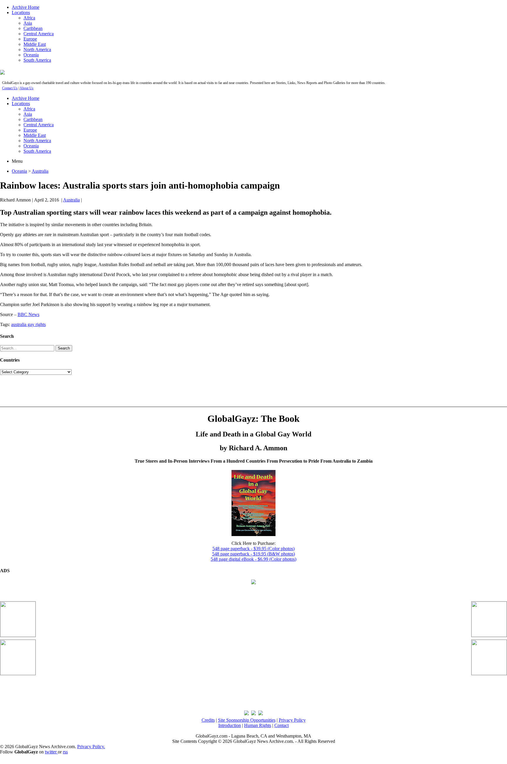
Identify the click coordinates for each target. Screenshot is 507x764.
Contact (281, 725)
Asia (27, 23)
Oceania (31, 54)
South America (37, 60)
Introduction (229, 725)
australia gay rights (28, 324)
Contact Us (10, 88)
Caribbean (33, 28)
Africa (29, 17)
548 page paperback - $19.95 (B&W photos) (253, 553)
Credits (208, 720)
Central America (38, 33)
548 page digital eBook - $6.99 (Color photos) (253, 559)
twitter (51, 751)
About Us (26, 88)
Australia (40, 171)
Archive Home (25, 7)
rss (65, 751)
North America (37, 49)
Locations (21, 12)
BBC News (28, 314)
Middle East (34, 44)
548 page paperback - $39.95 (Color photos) (253, 548)
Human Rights (257, 725)
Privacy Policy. (91, 746)
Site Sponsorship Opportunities (247, 720)
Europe (30, 38)
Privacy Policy (292, 720)
